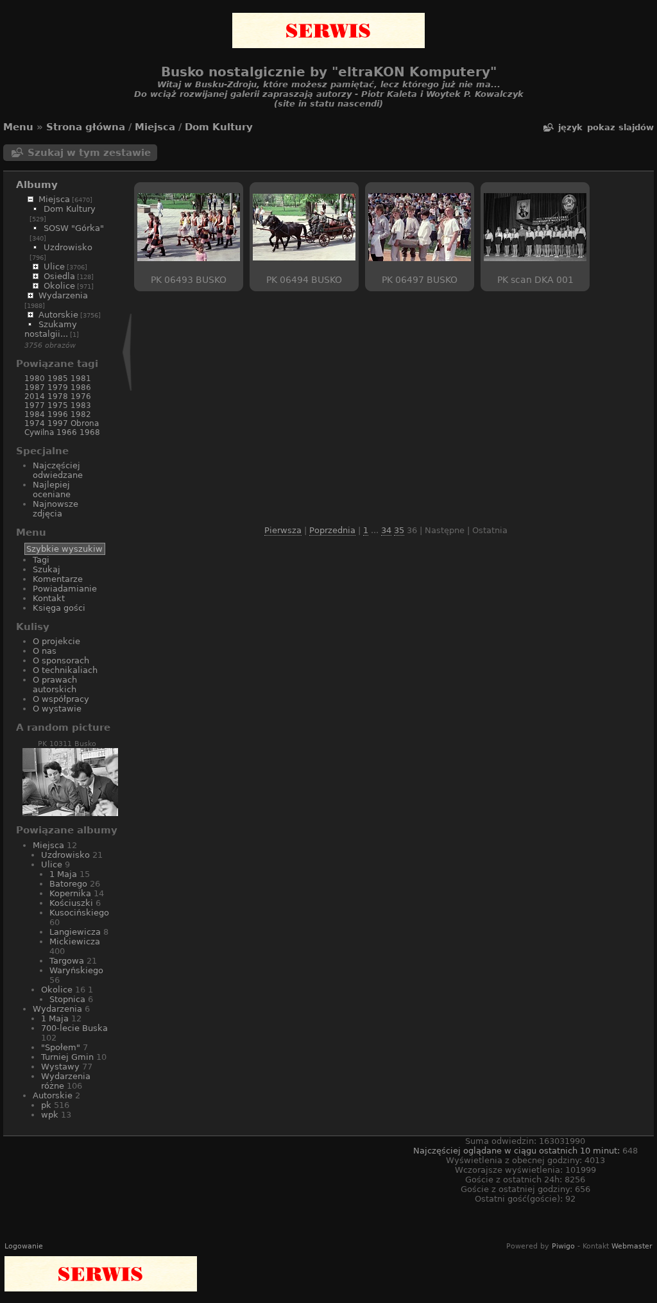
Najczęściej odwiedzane (58, 470)
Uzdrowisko (68, 247)
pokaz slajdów (620, 127)
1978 (57, 396)
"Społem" (60, 1047)
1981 (81, 378)
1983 (81, 405)
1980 (34, 378)
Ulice (54, 266)
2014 (34, 396)
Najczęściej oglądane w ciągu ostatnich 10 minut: (517, 1150)
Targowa (66, 961)
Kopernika (70, 893)
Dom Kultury (219, 127)
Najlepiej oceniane (52, 489)
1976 (81, 396)
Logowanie (23, 1246)
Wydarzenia (63, 295)
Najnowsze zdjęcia (55, 508)
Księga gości (59, 608)
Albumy (37, 185)
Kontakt (49, 598)
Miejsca (155, 127)
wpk (49, 1115)
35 (399, 530)
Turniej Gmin (67, 1057)
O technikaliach (65, 670)
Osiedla (59, 276)
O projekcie (56, 641)
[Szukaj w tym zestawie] (548, 127)
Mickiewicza (74, 941)
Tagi (41, 560)
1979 (57, 387)
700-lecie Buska (74, 1028)
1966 (66, 432)
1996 (57, 414)
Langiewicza (75, 932)
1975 (57, 405)
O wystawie (57, 708)
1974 (34, 423)
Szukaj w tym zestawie (89, 152)
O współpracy (61, 699)
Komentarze (58, 579)
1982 (81, 414)
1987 (34, 387)
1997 (57, 423)
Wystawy (60, 1066)
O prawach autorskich (55, 684)
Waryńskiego (76, 970)
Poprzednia (332, 530)
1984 (34, 414)
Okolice (59, 286)
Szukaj (46, 569)
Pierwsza (283, 530)
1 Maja (63, 874)
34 (386, 530)
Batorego (68, 884)
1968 (90, 432)
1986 (81, 387)
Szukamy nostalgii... (50, 329)
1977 (34, 405)
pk (46, 1105)
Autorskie (58, 314)
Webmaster (632, 1246)
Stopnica (67, 999)
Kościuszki (71, 903)
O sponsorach (61, 660)
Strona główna (85, 127)
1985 (57, 378)
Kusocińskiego (79, 912)
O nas (44, 651)
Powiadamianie (65, 588)
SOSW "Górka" (74, 228)
